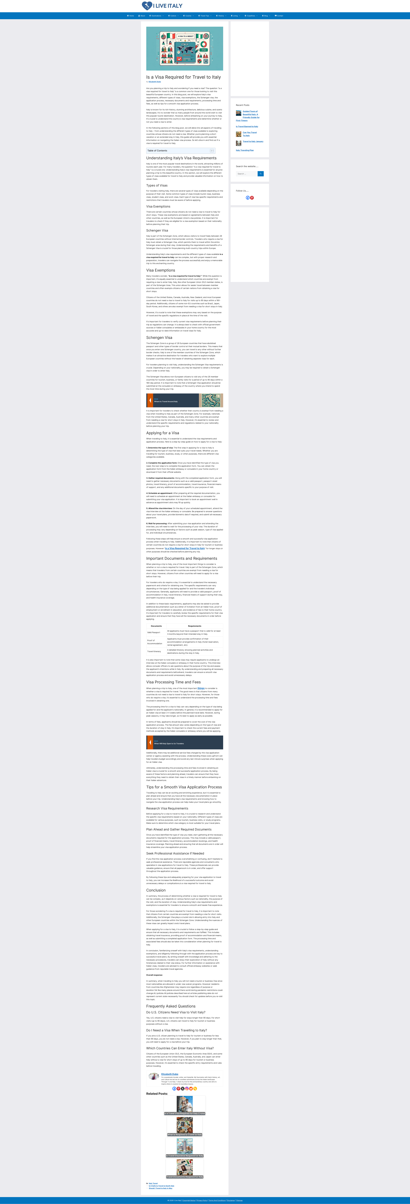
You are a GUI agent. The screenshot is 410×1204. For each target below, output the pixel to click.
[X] (182, 1088)
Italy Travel (153, 1183)
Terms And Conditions (217, 1200)
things (201, 688)
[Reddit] (191, 1088)
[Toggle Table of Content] (210, 151)
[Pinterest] (178, 1088)
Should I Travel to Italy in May (160, 1188)
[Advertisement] (230, 5)
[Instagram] (187, 1088)
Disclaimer (231, 1200)
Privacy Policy (202, 1200)
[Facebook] (174, 1088)
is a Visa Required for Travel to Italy (185, 548)
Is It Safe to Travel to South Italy (161, 1186)
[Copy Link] (195, 1088)
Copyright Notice (189, 1200)
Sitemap (239, 1200)
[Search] (261, 173)
